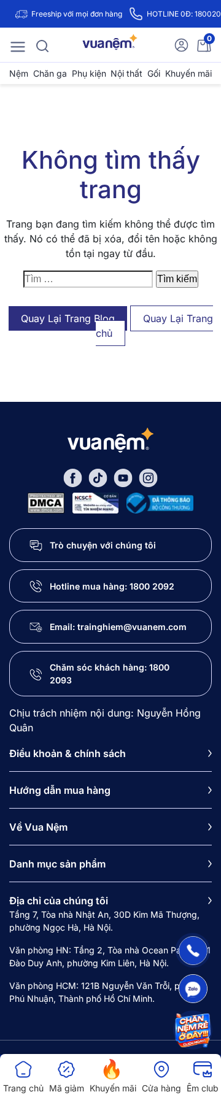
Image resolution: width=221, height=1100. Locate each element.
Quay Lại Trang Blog (68, 318)
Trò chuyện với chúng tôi (103, 545)
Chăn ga (50, 73)
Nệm (18, 73)
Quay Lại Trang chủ (154, 325)
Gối (153, 73)
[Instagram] (148, 477)
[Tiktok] (97, 477)
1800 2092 (152, 586)
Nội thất (126, 73)
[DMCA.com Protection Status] (46, 502)
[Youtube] (123, 477)
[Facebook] (72, 477)
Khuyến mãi (188, 73)
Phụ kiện (89, 73)
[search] (42, 45)
